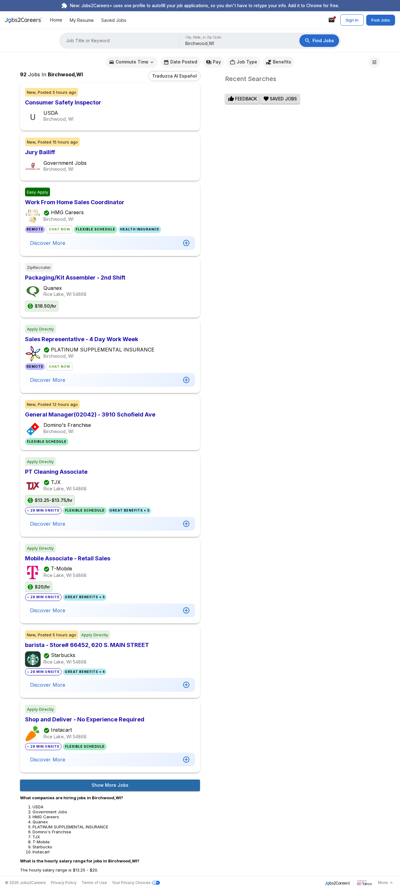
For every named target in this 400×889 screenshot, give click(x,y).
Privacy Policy (64, 882)
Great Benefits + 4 (85, 672)
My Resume (82, 20)
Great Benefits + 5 (129, 510)
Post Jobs (380, 20)
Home (56, 20)
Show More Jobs (110, 785)
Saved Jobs (113, 20)
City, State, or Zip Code (203, 37)
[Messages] (331, 20)
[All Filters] (374, 62)
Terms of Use (94, 882)
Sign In (352, 20)
